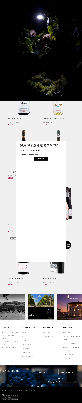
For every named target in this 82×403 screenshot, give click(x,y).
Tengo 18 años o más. (29, 154)
